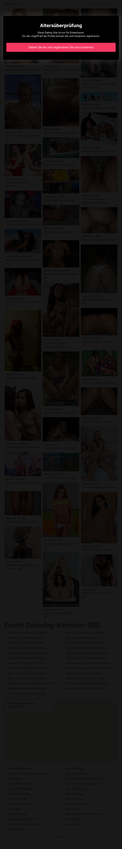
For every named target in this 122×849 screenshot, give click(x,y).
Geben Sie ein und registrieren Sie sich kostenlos (61, 47)
